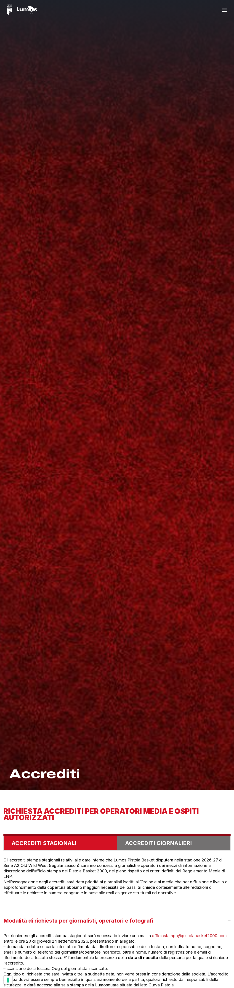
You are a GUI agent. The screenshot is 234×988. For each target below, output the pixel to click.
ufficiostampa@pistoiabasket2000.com (189, 935)
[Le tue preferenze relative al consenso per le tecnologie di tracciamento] (8, 980)
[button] (224, 9)
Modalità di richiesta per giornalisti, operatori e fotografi (78, 920)
